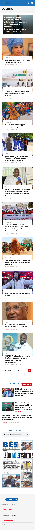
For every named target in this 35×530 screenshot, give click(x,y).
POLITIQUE (26, 513)
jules (7, 64)
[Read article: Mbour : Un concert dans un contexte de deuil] (17, 282)
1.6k (20, 31)
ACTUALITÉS (8, 122)
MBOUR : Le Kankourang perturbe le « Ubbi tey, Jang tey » (17, 126)
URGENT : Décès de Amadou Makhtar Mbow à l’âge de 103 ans (16, 326)
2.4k (19, 64)
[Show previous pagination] (14, 370)
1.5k (31, 398)
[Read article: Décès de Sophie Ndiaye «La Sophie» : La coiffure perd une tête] (17, 49)
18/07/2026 (25, 411)
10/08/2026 (25, 398)
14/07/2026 (14, 31)
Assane (8, 31)
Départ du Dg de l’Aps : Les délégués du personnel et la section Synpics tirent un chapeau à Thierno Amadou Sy (17, 192)
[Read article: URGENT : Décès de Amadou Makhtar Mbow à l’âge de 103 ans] (17, 313)
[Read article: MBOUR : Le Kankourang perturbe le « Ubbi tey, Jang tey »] (17, 113)
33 (19, 374)
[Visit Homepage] (6, 3)
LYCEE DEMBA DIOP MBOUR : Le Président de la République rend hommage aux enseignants (16, 158)
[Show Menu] (28, 3)
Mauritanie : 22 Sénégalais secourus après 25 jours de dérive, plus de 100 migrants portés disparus (24, 406)
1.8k (19, 364)
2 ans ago (14, 64)
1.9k (19, 98)
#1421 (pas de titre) (7, 513)
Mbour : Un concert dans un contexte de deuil (17, 294)
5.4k (19, 198)
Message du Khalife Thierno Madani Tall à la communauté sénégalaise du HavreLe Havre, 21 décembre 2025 (17, 417)
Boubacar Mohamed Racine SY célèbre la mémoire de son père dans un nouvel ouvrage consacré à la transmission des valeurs (15, 23)
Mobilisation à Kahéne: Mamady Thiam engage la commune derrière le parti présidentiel (24, 392)
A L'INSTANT (8, 14)
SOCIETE (13, 515)
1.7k (19, 129)
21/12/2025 (11, 422)
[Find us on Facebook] (2, 525)
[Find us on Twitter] (4, 525)
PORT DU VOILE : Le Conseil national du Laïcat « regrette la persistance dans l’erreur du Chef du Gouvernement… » (17, 359)
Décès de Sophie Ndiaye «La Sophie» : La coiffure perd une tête (17, 61)
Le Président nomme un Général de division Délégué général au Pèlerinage (17, 93)
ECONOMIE (6, 515)
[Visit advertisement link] (17, 464)
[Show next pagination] (23, 374)
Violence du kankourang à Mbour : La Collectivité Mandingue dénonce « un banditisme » (17, 262)
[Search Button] (32, 3)
